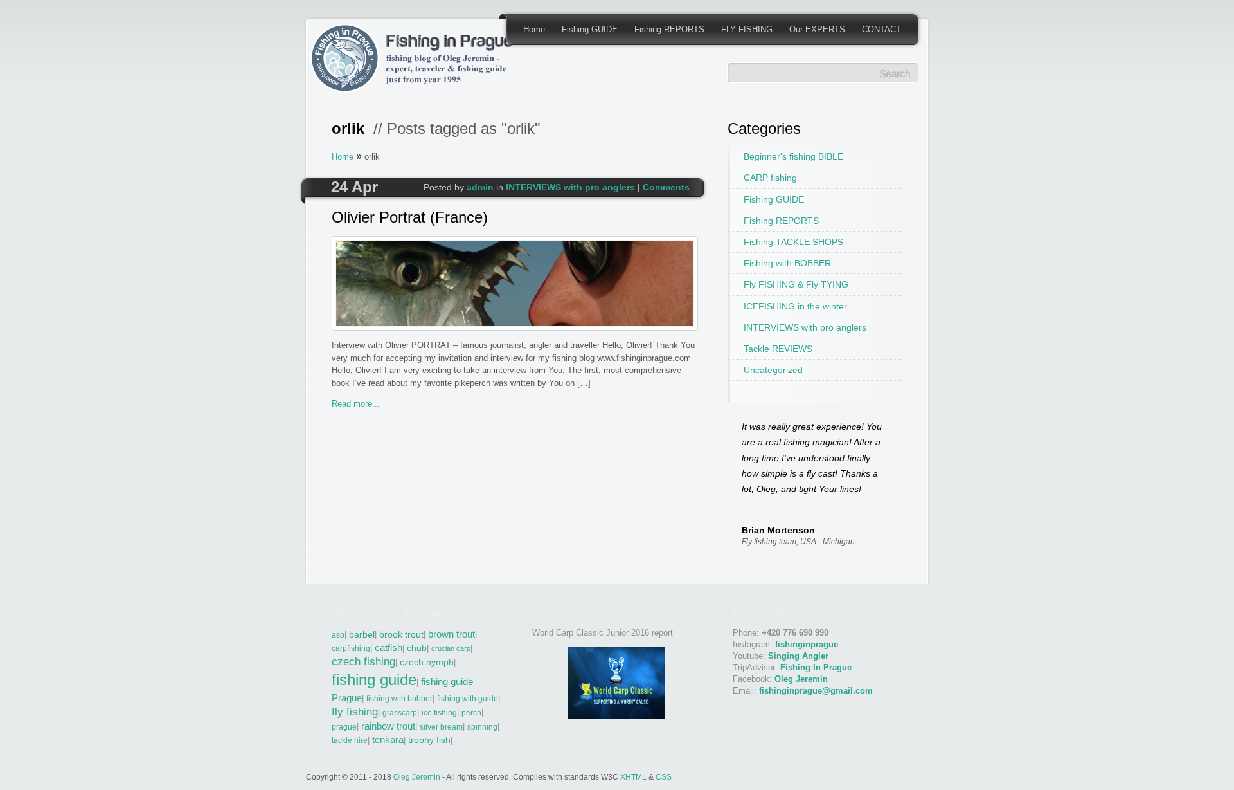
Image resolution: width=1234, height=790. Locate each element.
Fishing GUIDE (590, 29)
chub (417, 648)
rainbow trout (388, 726)
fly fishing (355, 712)
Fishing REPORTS (669, 29)
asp (338, 634)
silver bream (441, 726)
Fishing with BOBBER (787, 263)
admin (480, 187)
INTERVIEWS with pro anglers (570, 187)
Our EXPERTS (817, 29)
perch (471, 712)
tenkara (388, 739)
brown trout (451, 634)
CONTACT (881, 29)
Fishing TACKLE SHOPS (793, 242)
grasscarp (399, 712)
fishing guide (374, 679)
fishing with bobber (399, 698)
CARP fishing (770, 177)
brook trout (401, 634)
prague (344, 726)
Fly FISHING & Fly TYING (796, 284)
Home (534, 29)
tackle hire (350, 740)
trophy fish (429, 740)
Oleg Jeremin (416, 777)
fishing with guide (467, 698)
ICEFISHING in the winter (795, 306)
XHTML (633, 777)
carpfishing (351, 648)
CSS (664, 777)
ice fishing (439, 712)
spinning (482, 726)
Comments (666, 187)
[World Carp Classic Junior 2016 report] (616, 716)
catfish (388, 647)
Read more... (356, 404)
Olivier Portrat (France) (410, 218)
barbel (362, 634)
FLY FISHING (747, 29)
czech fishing (363, 662)
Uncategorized (773, 370)
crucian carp (450, 648)
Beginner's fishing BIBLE (793, 156)
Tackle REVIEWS (778, 349)
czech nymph (427, 662)
